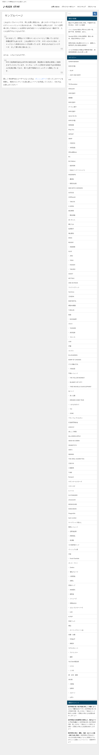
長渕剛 (72, 540)
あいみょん (71, 219)
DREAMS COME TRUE (77, 400)
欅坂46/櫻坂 (72, 305)
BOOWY (71, 242)
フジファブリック (73, 287)
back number (72, 518)
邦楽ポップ (71, 585)
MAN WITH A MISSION (75, 188)
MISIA (70, 238)
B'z (69, 156)
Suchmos (71, 292)
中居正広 (72, 143)
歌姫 (69, 314)
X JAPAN (71, 206)
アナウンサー (74, 652)
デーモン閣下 (72, 107)
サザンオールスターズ (75, 481)
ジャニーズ (73, 598)
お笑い (72, 697)
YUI (71, 409)
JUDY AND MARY (75, 75)
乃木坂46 (71, 296)
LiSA (69, 341)
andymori (71, 427)
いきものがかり (74, 404)
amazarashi (72, 499)
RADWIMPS (72, 174)
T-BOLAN (71, 310)
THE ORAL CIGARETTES (76, 459)
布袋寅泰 (72, 247)
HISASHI (72, 264)
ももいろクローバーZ (76, 607)
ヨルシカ (72, 337)
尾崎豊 (70, 97)
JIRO (71, 255)
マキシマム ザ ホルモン (75, 418)
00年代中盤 (71, 120)
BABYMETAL (72, 301)
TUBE (70, 472)
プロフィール (92, 6)
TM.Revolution (72, 84)
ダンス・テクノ (73, 563)
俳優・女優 (71, 634)
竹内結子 (72, 639)
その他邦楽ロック (73, 545)
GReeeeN (71, 88)
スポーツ (72, 693)
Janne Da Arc (72, 116)
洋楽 (69, 554)
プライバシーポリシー (68, 6)
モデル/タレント (73, 648)
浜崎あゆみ (73, 603)
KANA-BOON (72, 509)
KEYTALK (71, 278)
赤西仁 (72, 580)
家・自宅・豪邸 (73, 675)
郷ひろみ (71, 224)
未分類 (70, 679)
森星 (71, 657)
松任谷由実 (73, 319)
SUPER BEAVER (73, 61)
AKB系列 (72, 589)
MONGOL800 (72, 504)
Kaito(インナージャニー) (77, 170)
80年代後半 (71, 111)
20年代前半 (71, 93)
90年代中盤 (71, 66)
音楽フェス (71, 621)
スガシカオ (71, 486)
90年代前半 (71, 102)
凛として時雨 (72, 431)
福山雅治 (71, 233)
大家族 (72, 684)
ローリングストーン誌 (76, 630)
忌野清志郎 (73, 531)
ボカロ (70, 323)
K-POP (70, 616)
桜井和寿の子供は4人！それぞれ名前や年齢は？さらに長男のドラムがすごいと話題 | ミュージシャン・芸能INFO (82, 737)
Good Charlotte (74, 558)
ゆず (69, 79)
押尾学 (72, 643)
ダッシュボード (41, 79)
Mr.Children (72, 161)
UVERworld (71, 197)
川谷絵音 (72, 368)
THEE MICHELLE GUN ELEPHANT (80, 386)
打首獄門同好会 (73, 422)
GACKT (70, 273)
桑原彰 (72, 179)
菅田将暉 (71, 125)
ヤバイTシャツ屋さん (75, 522)
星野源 (72, 594)
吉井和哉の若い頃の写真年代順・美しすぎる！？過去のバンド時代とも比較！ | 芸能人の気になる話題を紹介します (82, 724)
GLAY (71, 70)
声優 (69, 346)
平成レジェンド (73, 373)
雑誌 (69, 625)
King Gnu (71, 129)
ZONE (72, 413)
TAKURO (72, 269)
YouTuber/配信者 (73, 661)
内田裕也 (72, 536)
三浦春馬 (71, 468)
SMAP (70, 138)
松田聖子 (71, 228)
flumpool (71, 477)
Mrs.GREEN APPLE (74, 436)
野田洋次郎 (73, 183)
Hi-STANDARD (72, 495)
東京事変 (71, 210)
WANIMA (71, 454)
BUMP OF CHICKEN (74, 359)
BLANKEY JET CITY (76, 382)
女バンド (71, 391)
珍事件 (72, 688)
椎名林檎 (72, 215)
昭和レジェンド (73, 527)
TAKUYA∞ (73, 201)
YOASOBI (73, 328)
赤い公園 (72, 395)
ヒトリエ (71, 490)
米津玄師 (72, 332)
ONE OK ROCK (73, 283)
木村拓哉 (72, 147)
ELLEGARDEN (72, 355)
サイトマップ (81, 6)
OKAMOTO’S (72, 445)
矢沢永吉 (71, 192)
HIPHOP (71, 134)
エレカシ (71, 350)
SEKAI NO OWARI (74, 440)
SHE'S (70, 449)
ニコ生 (72, 670)
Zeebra (72, 567)
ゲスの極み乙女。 (73, 364)
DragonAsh (71, 513)
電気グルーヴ (74, 572)
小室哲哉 (72, 576)
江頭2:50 (71, 463)
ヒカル (72, 666)
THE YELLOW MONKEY (77, 377)
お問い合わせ (55, 6)
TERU (71, 260)
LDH (71, 612)
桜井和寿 (72, 165)
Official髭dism (72, 152)
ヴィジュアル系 (73, 549)
